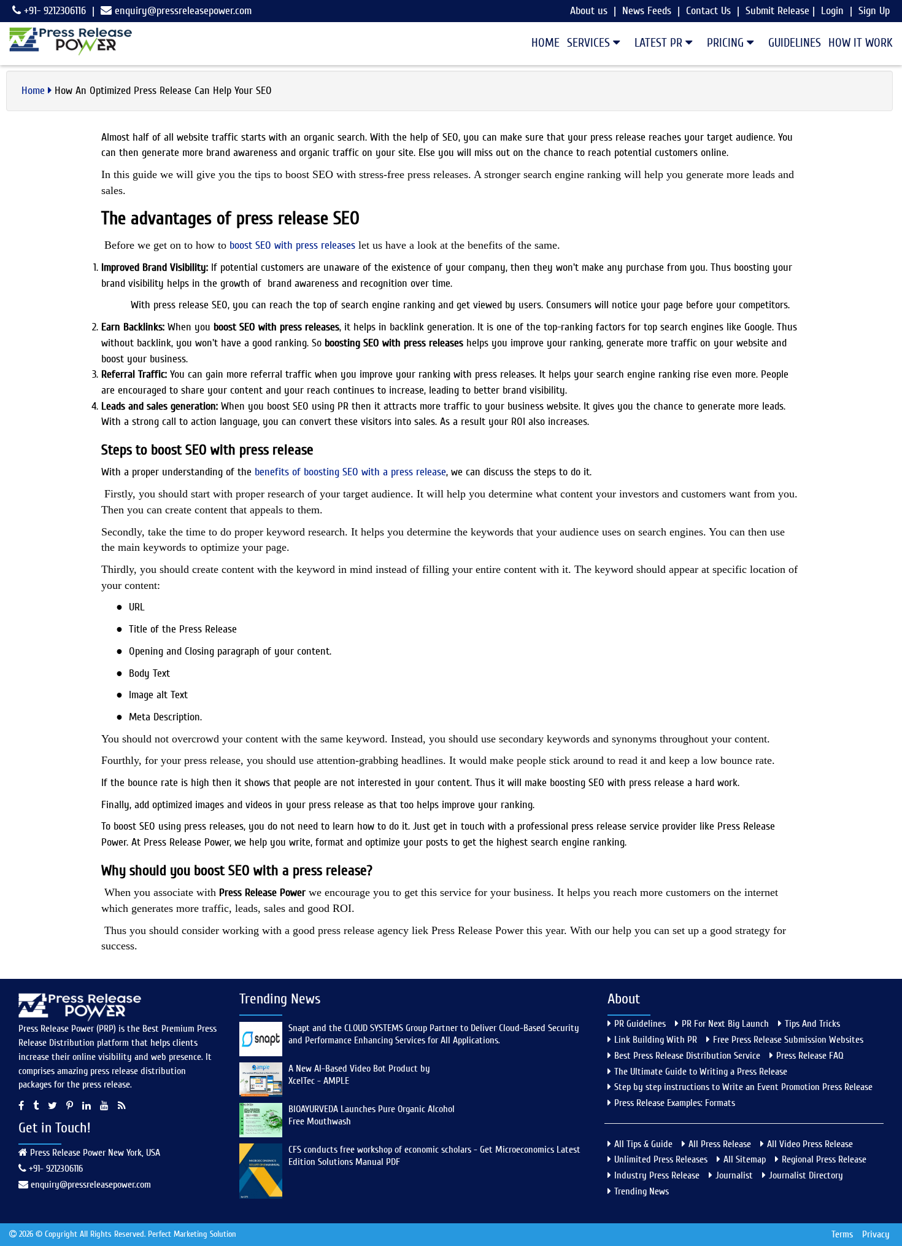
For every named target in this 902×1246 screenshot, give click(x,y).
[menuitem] (542, 42)
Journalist (734, 1175)
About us (588, 10)
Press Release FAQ (810, 1055)
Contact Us (708, 10)
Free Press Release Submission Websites (788, 1039)
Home (545, 43)
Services (590, 43)
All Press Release (719, 1144)
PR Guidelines (640, 1023)
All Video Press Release (810, 1144)
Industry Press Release (657, 1175)
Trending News (641, 1191)
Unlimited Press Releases (660, 1159)
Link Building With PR (655, 1039)
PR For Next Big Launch (725, 1023)
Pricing (727, 43)
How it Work (860, 43)
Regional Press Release (824, 1159)
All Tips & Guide (643, 1144)
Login (832, 10)
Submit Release (777, 10)
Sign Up (874, 10)
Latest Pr (659, 43)
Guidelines (794, 43)
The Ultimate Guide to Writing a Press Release (700, 1071)
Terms (842, 1234)
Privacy (876, 1234)
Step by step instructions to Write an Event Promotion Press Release (743, 1086)
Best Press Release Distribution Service (687, 1055)
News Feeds (646, 10)
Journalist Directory (806, 1175)
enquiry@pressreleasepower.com (183, 10)
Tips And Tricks (812, 1023)
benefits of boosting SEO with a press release (350, 471)
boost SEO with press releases (292, 245)
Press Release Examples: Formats (674, 1102)
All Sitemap (744, 1159)
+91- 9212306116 (53, 10)
